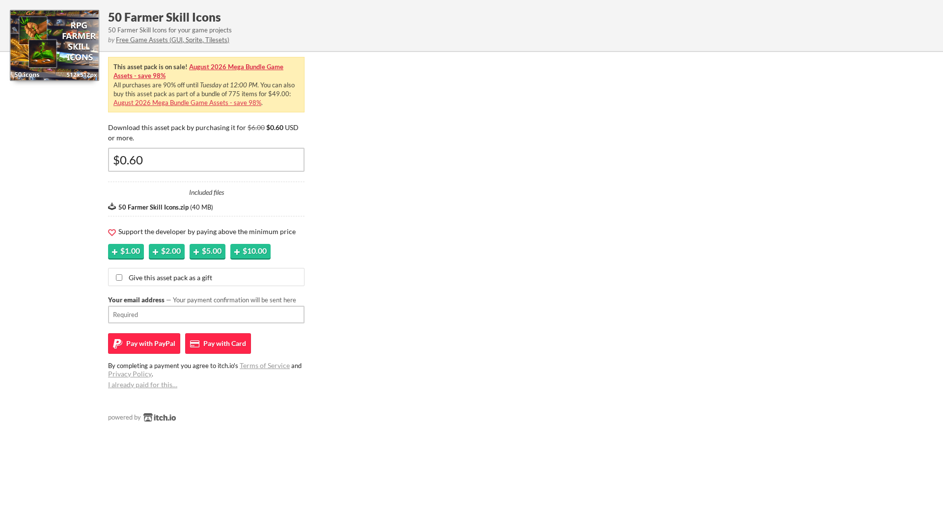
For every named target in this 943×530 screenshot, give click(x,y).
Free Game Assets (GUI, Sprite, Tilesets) (172, 40)
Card (224, 343)
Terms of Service (265, 365)
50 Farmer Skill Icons (164, 17)
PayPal (150, 343)
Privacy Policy (130, 374)
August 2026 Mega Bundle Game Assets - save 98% (187, 102)
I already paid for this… (142, 384)
